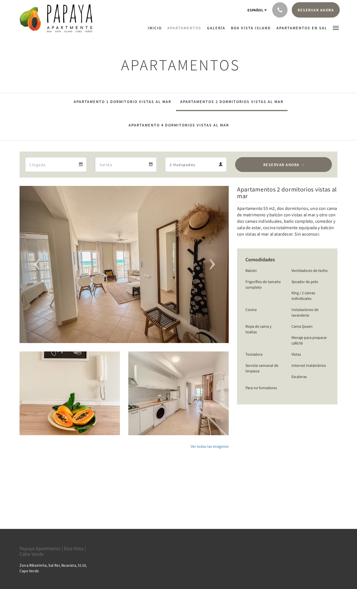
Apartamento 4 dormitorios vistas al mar (179, 125)
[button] (336, 27)
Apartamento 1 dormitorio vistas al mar (122, 101)
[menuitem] (156, 28)
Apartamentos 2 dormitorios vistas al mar (231, 101)
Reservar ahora (281, 164)
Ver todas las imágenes (210, 446)
